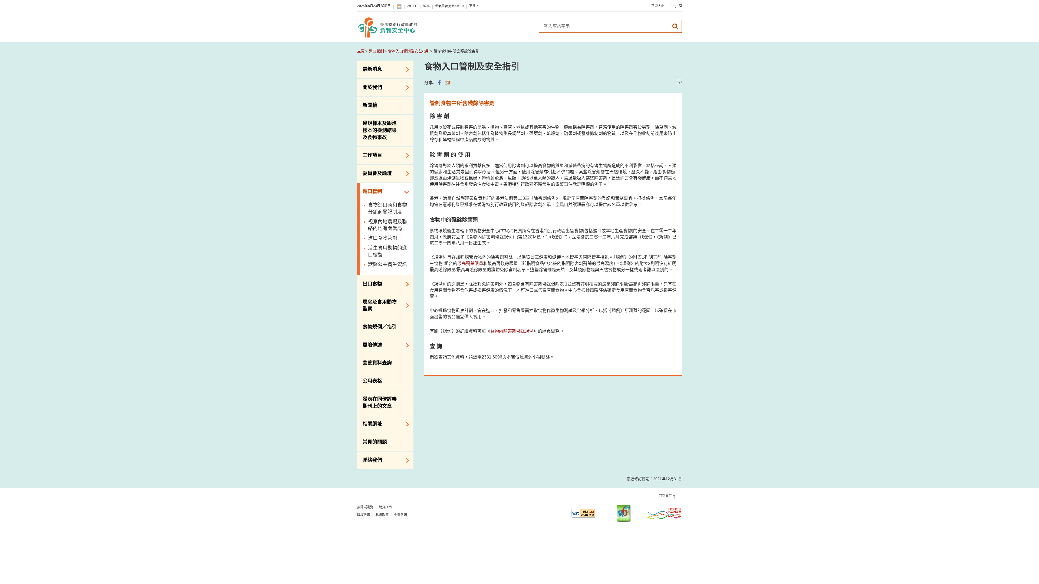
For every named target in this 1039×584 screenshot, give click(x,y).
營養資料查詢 (377, 363)
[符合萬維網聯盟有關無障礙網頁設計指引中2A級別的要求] (583, 513)
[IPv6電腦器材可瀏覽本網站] (624, 513)
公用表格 (372, 381)
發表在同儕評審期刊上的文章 (380, 402)
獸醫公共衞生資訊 (387, 264)
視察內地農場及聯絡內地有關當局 (387, 225)
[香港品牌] (664, 513)
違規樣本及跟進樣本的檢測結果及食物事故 (380, 130)
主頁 (361, 51)
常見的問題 (375, 442)
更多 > (473, 6)
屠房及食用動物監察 (377, 305)
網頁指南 (385, 507)
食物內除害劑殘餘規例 (512, 331)
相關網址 (369, 424)
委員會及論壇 (374, 173)
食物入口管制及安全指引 (409, 51)
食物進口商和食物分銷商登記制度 (387, 208)
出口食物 (369, 284)
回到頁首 (665, 496)
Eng (673, 6)
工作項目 (369, 155)
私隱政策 (382, 515)
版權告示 (363, 515)
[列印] (679, 82)
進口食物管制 (382, 238)
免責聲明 (400, 515)
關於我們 (369, 87)
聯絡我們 (369, 460)
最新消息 (369, 69)
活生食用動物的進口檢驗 (387, 251)
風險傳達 (369, 345)
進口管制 (376, 51)
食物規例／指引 (380, 327)
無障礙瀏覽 (365, 507)
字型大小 (657, 6)
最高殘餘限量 (470, 263)
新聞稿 (370, 105)
